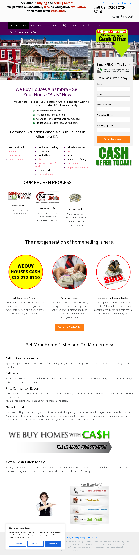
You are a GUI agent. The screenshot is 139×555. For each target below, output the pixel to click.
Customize (17, 543)
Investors (36, 25)
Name (99, 84)
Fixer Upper (51, 25)
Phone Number (104, 104)
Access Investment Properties (118, 3)
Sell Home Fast (18, 25)
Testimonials (77, 25)
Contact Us (94, 25)
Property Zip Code (105, 125)
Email (99, 94)
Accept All (53, 543)
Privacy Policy (78, 537)
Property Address (105, 115)
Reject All (35, 543)
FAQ (64, 25)
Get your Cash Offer (70, 327)
